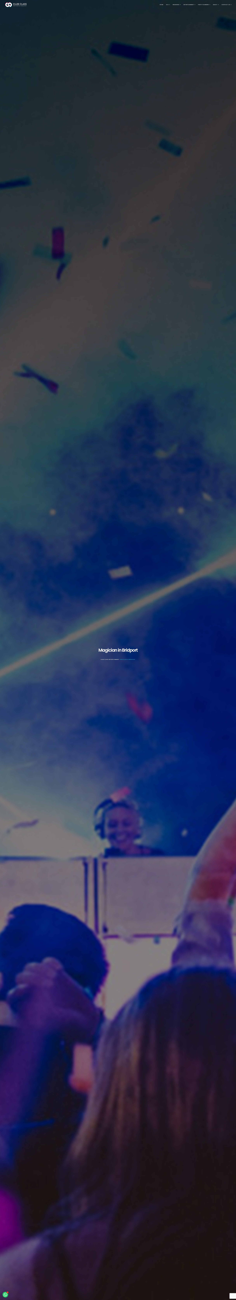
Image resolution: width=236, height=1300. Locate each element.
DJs (167, 4)
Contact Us (226, 4)
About (215, 4)
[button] (5, 1294)
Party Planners (203, 4)
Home (161, 4)
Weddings (176, 4)
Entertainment (188, 4)
